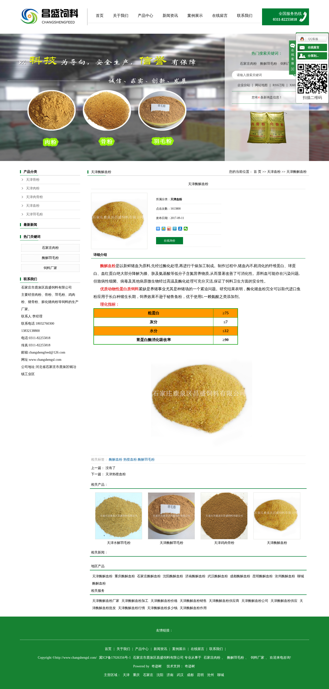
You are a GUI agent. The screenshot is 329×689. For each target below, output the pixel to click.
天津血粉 (32, 205)
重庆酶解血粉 (125, 576)
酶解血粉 (108, 266)
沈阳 (160, 675)
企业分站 (243, 85)
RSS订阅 (278, 85)
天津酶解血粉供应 (283, 601)
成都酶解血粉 (240, 576)
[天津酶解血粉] (276, 515)
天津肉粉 (32, 188)
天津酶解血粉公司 (254, 601)
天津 (126, 675)
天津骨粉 (32, 179)
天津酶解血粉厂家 (105, 601)
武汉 (180, 675)
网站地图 (261, 85)
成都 (190, 675)
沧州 (210, 675)
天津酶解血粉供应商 (224, 601)
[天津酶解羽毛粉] (171, 515)
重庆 (136, 675)
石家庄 (148, 675)
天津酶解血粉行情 (131, 608)
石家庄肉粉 (248, 63)
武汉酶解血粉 (218, 576)
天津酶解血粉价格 (164, 601)
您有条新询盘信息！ (267, 97)
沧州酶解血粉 (285, 576)
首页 (100, 15)
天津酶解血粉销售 (193, 601)
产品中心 (145, 15)
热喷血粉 (130, 459)
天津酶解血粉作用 (193, 608)
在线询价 (169, 240)
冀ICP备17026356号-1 (115, 657)
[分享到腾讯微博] (175, 229)
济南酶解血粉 (195, 576)
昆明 (200, 675)
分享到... (313, 56)
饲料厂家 (287, 63)
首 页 (257, 172)
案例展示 (195, 15)
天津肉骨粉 (34, 197)
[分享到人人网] (180, 229)
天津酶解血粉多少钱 (162, 608)
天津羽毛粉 (34, 214)
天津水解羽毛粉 (119, 543)
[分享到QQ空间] (164, 229)
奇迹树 (156, 666)
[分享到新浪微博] (169, 229)
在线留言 (220, 15)
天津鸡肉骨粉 (224, 543)
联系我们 (244, 15)
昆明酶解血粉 (262, 576)
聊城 (220, 675)
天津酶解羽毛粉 (171, 543)
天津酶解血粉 (277, 543)
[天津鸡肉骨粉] (224, 515)
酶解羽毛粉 (268, 63)
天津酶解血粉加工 (134, 601)
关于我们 (120, 15)
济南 (170, 675)
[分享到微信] (186, 229)
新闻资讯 (170, 15)
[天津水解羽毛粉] (118, 515)
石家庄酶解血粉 (149, 576)
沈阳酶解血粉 (173, 576)
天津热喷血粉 (115, 474)
